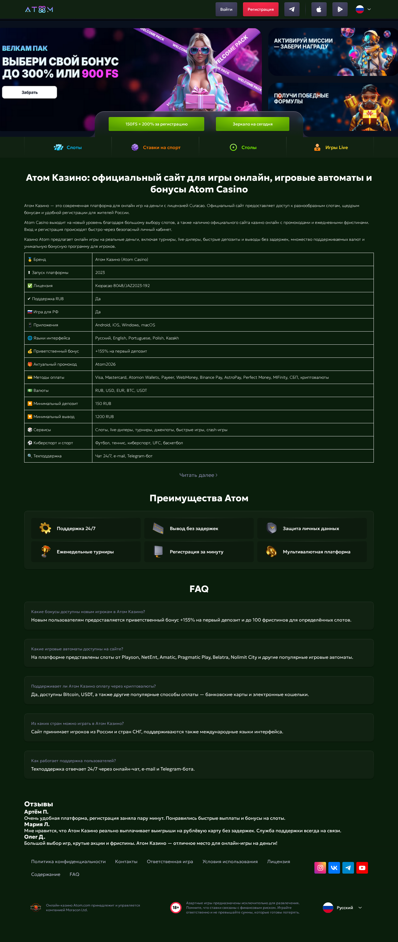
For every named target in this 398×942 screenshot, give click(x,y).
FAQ (74, 874)
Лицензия (278, 861)
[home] (39, 9)
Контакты (126, 861)
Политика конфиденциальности (68, 861)
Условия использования (230, 861)
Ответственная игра (170, 861)
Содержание (45, 874)
